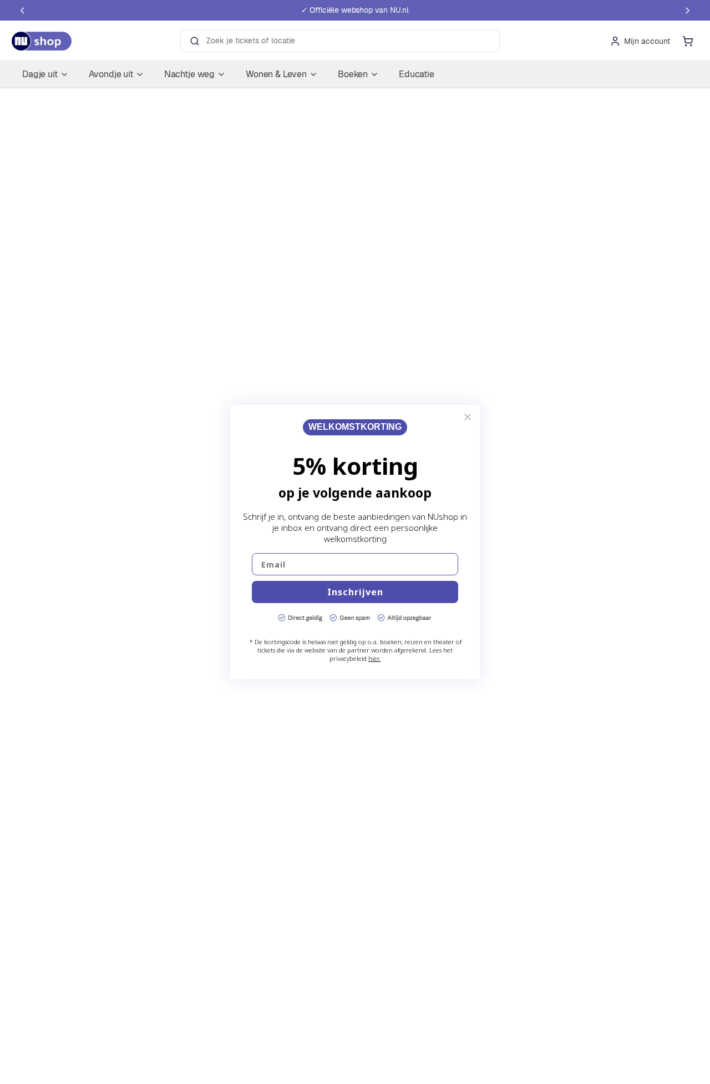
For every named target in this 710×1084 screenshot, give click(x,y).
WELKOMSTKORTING (355, 427)
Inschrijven (355, 592)
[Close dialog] (467, 417)
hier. (374, 658)
